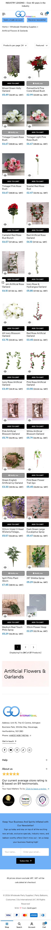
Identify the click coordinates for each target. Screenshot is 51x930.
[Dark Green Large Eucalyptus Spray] (38, 507)
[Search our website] (42, 14)
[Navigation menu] (4, 14)
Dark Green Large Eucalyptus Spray (36, 530)
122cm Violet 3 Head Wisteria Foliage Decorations (13, 530)
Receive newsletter (37, 20)
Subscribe (24, 861)
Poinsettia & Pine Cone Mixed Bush (36, 89)
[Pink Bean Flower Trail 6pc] (38, 458)
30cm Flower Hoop (36, 627)
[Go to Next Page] (33, 647)
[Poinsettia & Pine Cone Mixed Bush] (38, 66)
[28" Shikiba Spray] (38, 556)
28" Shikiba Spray (35, 578)
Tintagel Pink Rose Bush (11, 187)
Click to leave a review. (36, 789)
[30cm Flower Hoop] (38, 605)
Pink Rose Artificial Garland (36, 383)
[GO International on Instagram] (17, 750)
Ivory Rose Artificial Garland (12, 383)
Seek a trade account (13, 20)
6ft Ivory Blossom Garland (11, 334)
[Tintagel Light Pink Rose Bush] (38, 115)
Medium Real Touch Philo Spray (12, 628)
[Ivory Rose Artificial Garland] (13, 360)
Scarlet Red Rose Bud (35, 187)
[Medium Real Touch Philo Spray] (13, 605)
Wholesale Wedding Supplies (23, 27)
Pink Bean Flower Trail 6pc (35, 481)
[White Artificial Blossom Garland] (38, 409)
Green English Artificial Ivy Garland (12, 481)
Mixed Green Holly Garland (11, 89)
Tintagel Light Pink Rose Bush (36, 138)
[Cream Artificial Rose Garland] (13, 262)
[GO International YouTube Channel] (10, 750)
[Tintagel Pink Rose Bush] (13, 164)
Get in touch (8, 741)
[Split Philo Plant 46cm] (13, 556)
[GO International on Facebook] (4, 750)
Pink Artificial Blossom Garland (11, 432)
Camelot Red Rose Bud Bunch (11, 236)
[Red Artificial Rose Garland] (38, 213)
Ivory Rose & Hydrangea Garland (36, 285)
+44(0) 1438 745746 (19, 735)
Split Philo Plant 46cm (10, 579)
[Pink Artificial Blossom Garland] (13, 409)
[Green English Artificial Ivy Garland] (13, 458)
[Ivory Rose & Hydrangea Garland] (38, 262)
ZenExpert (31, 908)
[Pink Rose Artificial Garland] (38, 360)
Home (5, 27)
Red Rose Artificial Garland (36, 334)
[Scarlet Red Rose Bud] (38, 164)
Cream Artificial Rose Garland (13, 285)
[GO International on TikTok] (23, 750)
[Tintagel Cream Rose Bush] (13, 115)
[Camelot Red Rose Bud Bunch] (13, 213)
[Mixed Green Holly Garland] (13, 66)
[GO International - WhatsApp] (29, 750)
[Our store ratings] (10, 774)
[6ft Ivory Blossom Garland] (13, 311)
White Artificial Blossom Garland (35, 432)
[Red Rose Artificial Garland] (38, 311)
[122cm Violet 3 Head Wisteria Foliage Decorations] (13, 507)
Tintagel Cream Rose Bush (13, 138)
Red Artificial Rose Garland (36, 236)
